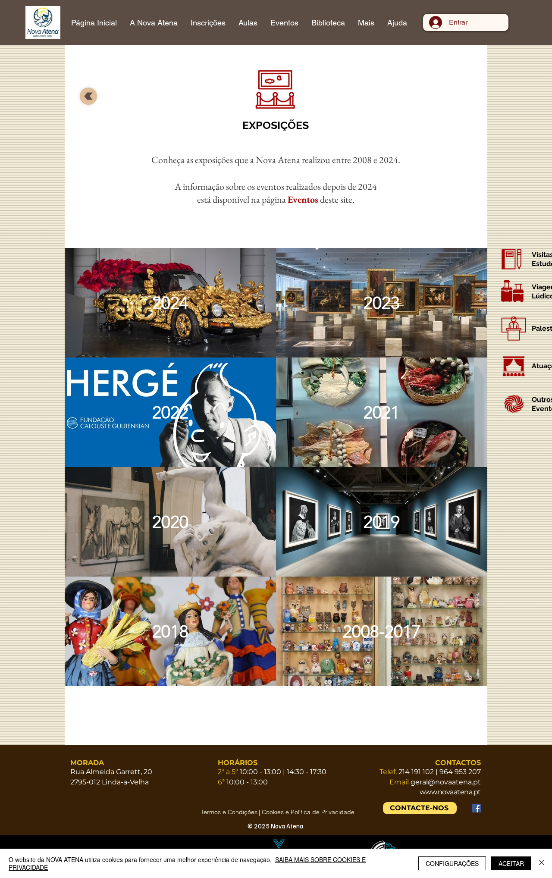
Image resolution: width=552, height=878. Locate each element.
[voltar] (88, 96)
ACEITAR (511, 863)
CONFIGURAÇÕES (452, 863)
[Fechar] (541, 863)
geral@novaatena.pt (446, 782)
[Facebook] (476, 808)
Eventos (303, 199)
